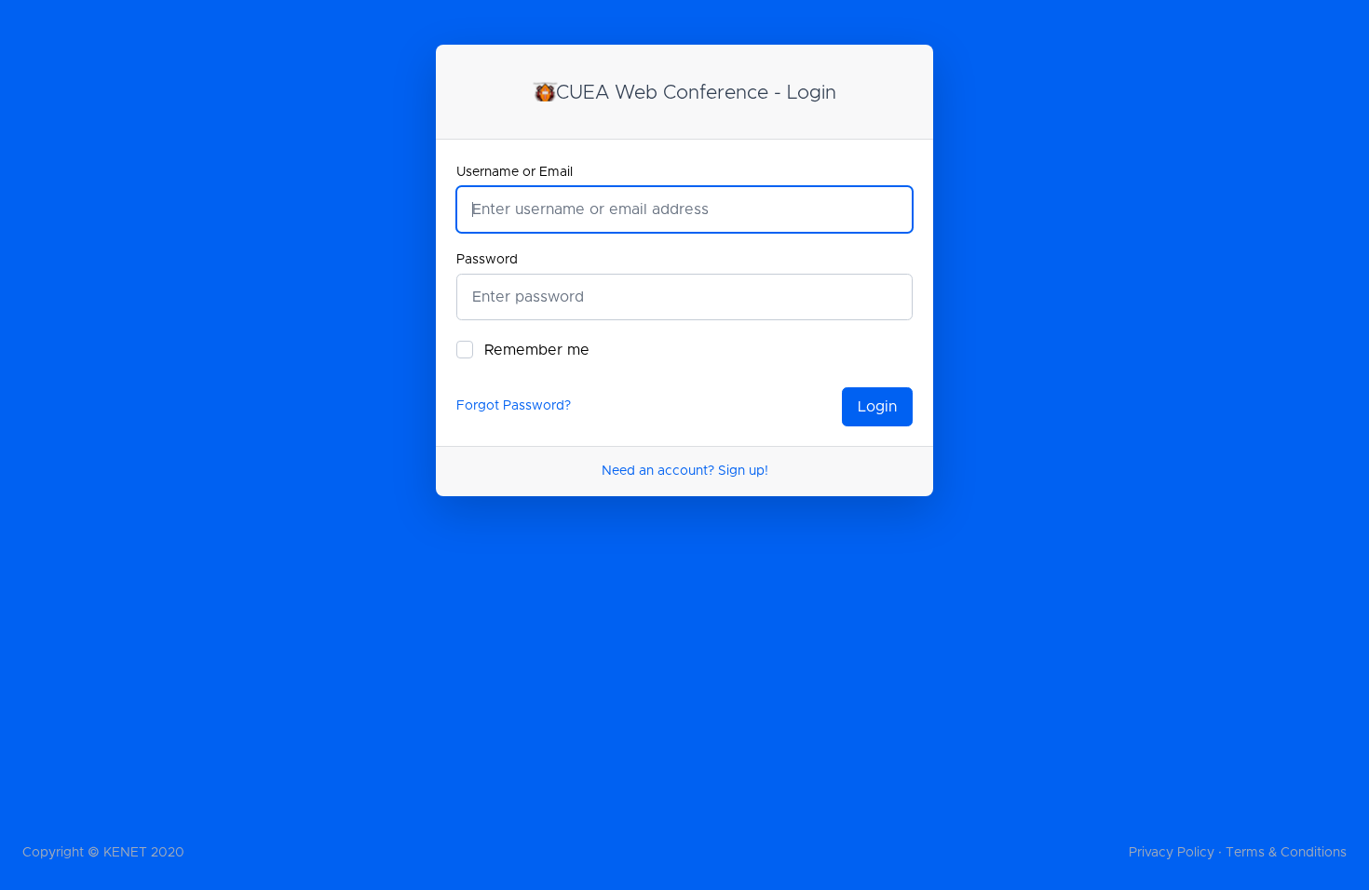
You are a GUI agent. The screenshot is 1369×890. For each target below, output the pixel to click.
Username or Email (514, 172)
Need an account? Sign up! (685, 471)
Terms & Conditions (1286, 852)
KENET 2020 (143, 852)
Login (877, 406)
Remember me (537, 350)
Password (487, 259)
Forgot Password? (513, 405)
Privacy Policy (1171, 852)
